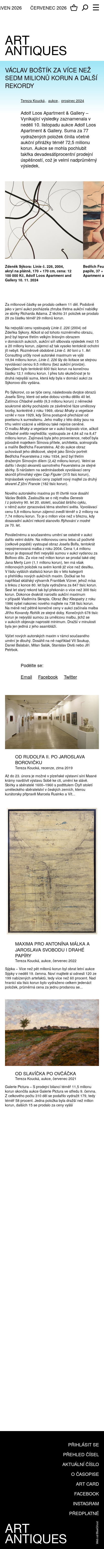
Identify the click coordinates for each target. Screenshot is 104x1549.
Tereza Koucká (33, 100)
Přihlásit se (83, 1444)
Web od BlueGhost (97, 1532)
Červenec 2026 (48, 7)
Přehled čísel (81, 1454)
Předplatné (84, 1513)
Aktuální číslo (80, 1464)
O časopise (85, 1474)
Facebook (86, 1493)
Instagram (86, 1503)
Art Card (87, 1483)
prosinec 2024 (72, 100)
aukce (53, 100)
